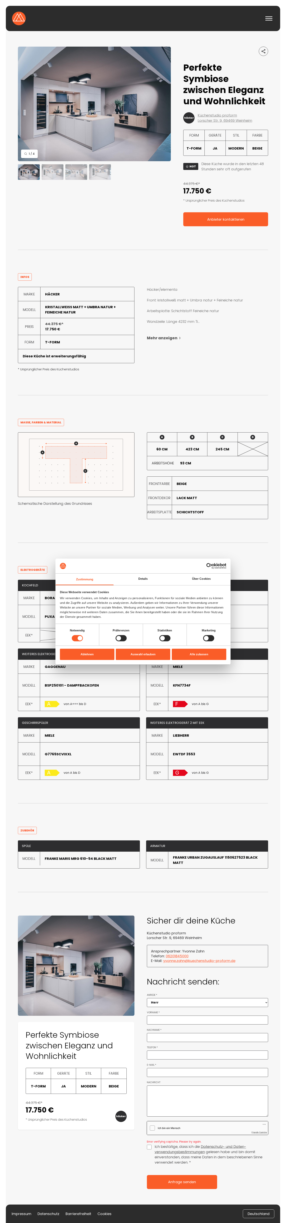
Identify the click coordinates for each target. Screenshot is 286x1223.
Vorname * (153, 1012)
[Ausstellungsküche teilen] (263, 51)
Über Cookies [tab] (201, 578)
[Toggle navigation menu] (269, 18)
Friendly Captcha (259, 1132)
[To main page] (19, 18)
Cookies (104, 1213)
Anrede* (152, 995)
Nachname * (154, 1029)
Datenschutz (48, 1213)
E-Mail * (151, 1064)
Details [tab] (143, 578)
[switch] (121, 638)
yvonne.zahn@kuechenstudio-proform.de (199, 960)
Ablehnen (87, 654)
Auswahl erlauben (143, 654)
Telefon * (152, 1047)
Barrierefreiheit (78, 1213)
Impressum (21, 1213)
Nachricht (154, 1082)
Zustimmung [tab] (84, 579)
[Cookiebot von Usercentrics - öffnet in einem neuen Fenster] (209, 566)
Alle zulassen (199, 654)
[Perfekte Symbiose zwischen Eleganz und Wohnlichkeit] (94, 104)
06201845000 (177, 956)
